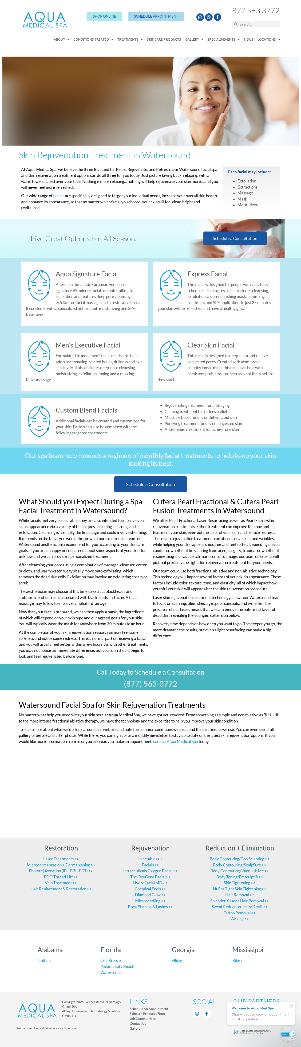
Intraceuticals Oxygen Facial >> (150, 870)
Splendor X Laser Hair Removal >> (239, 900)
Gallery (192, 39)
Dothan (44, 960)
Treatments (128, 39)
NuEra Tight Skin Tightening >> (239, 888)
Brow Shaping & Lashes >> (150, 906)
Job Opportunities (143, 1018)
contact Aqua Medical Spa (175, 741)
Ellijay (177, 960)
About (59, 39)
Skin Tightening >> (240, 882)
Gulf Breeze (110, 960)
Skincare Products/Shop (147, 1014)
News (248, 39)
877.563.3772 (256, 10)
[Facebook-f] (217, 17)
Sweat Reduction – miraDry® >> (240, 906)
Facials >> (150, 864)
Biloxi (237, 960)
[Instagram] (209, 17)
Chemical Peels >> (150, 888)
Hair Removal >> (239, 894)
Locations (266, 39)
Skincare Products (164, 39)
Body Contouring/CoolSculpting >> (240, 858)
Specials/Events (221, 39)
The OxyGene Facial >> (150, 876)
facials (58, 195)
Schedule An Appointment (149, 1009)
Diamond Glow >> (150, 894)
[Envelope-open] (200, 17)
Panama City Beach (117, 966)
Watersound (111, 972)
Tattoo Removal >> (240, 912)
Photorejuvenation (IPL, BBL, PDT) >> (61, 870)
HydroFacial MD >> (150, 882)
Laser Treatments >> (61, 858)
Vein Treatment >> (61, 882)
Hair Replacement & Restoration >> (61, 888)
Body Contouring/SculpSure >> (239, 864)
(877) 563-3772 (150, 683)
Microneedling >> (150, 900)
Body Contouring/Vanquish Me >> (239, 870)
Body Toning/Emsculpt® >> (239, 876)
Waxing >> (239, 918)
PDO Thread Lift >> (61, 876)
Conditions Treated (91, 39)
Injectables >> (150, 858)
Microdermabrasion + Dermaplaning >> (61, 864)
